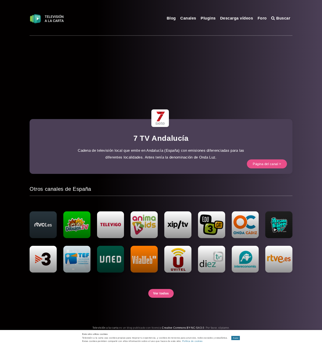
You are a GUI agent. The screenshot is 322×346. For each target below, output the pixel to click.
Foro (262, 18)
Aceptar (236, 338)
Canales (188, 18)
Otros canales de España (60, 189)
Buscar (282, 18)
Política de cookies (192, 341)
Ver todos (161, 293)
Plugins (208, 18)
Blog (171, 18)
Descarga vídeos (236, 18)
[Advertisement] (161, 68)
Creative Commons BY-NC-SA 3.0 (183, 327)
